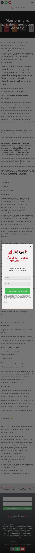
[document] (17, 276)
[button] (30, 246)
